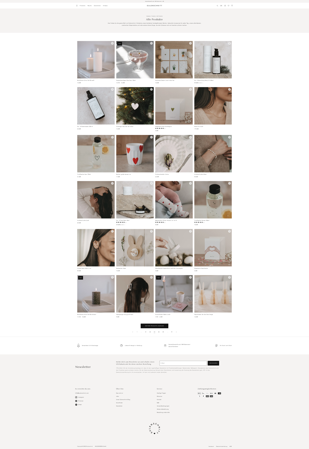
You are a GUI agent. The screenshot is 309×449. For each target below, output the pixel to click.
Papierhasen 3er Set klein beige (203, 314)
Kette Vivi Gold (198, 126)
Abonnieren (213, 363)
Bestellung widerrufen (163, 412)
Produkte (82, 5)
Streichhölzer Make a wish (162, 314)
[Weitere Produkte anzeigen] (176, 332)
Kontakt (159, 399)
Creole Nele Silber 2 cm (84, 268)
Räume (90, 5)
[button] (217, 5)
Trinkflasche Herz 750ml (84, 174)
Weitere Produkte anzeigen (154, 326)
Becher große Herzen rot (123, 174)
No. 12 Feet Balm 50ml (122, 220)
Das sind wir (119, 393)
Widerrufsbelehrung (163, 409)
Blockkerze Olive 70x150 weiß (85, 80)
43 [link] (154, 332)
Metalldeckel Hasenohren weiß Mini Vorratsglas (169, 268)
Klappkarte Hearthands (201, 268)
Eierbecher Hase (121, 268)
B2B (158, 402)
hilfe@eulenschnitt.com (82, 393)
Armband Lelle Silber (200, 174)
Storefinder (119, 402)
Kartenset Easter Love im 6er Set (164, 80)
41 (145, 332)
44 (158, 332)
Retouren (159, 396)
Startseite (148, 16)
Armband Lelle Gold (83, 220)
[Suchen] (217, 5)
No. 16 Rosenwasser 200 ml (85, 126)
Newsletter (119, 406)
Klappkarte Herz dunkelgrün (163, 126)
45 (163, 332)
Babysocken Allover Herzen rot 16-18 (166, 220)
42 (150, 332)
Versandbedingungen (163, 406)
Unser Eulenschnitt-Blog (123, 399)
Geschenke (97, 5)
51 (172, 332)
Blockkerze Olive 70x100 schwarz (86, 314)
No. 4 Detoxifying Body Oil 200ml (204, 80)
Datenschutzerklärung (221, 446)
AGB (230, 446)
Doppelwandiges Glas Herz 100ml (126, 80)
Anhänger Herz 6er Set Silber (124, 126)
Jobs (117, 396)
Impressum (211, 446)
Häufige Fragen (161, 393)
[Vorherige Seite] (133, 332)
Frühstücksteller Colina (162, 174)
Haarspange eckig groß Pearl (124, 314)
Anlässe (105, 5)
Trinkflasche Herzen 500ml (201, 220)
